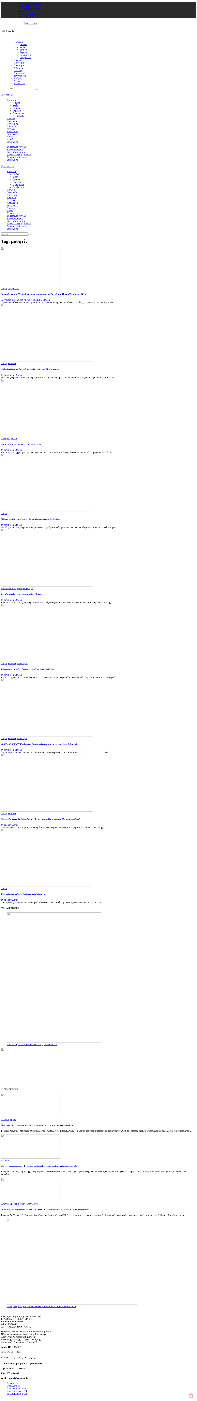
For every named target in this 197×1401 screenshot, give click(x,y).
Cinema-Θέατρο (8, 588)
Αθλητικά (5, 438)
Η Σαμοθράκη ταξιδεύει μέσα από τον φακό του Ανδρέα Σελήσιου (27, 669)
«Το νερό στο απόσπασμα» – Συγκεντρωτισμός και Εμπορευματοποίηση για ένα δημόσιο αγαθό (39, 1166)
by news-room (29, 300)
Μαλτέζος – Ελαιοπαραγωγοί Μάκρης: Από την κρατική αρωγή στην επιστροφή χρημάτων (37, 1125)
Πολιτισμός (28, 588)
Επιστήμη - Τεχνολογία (26, 1204)
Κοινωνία (12, 363)
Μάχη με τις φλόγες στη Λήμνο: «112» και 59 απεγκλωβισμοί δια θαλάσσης (31, 519)
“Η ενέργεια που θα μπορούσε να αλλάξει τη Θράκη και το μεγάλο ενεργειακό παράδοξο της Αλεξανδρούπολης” (45, 1209)
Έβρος (4, 288)
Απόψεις (5, 1119)
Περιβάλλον (13, 288)
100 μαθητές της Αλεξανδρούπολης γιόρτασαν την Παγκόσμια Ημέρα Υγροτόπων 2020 (43, 294)
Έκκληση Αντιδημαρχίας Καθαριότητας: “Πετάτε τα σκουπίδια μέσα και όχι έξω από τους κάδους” (40, 819)
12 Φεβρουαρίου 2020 (11, 300)
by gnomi (5, 825)
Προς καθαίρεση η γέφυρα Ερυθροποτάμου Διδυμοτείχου (24, 894)
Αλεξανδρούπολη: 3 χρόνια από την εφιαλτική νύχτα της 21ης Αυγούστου (30, 369)
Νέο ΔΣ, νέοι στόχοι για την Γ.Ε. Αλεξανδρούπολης (21, 444)
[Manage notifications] (191, 1395)
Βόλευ (14, 438)
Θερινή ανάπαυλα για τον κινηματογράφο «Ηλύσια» (21, 594)
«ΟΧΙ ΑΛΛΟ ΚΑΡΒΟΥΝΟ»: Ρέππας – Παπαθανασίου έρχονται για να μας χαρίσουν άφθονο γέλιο (42, 744)
